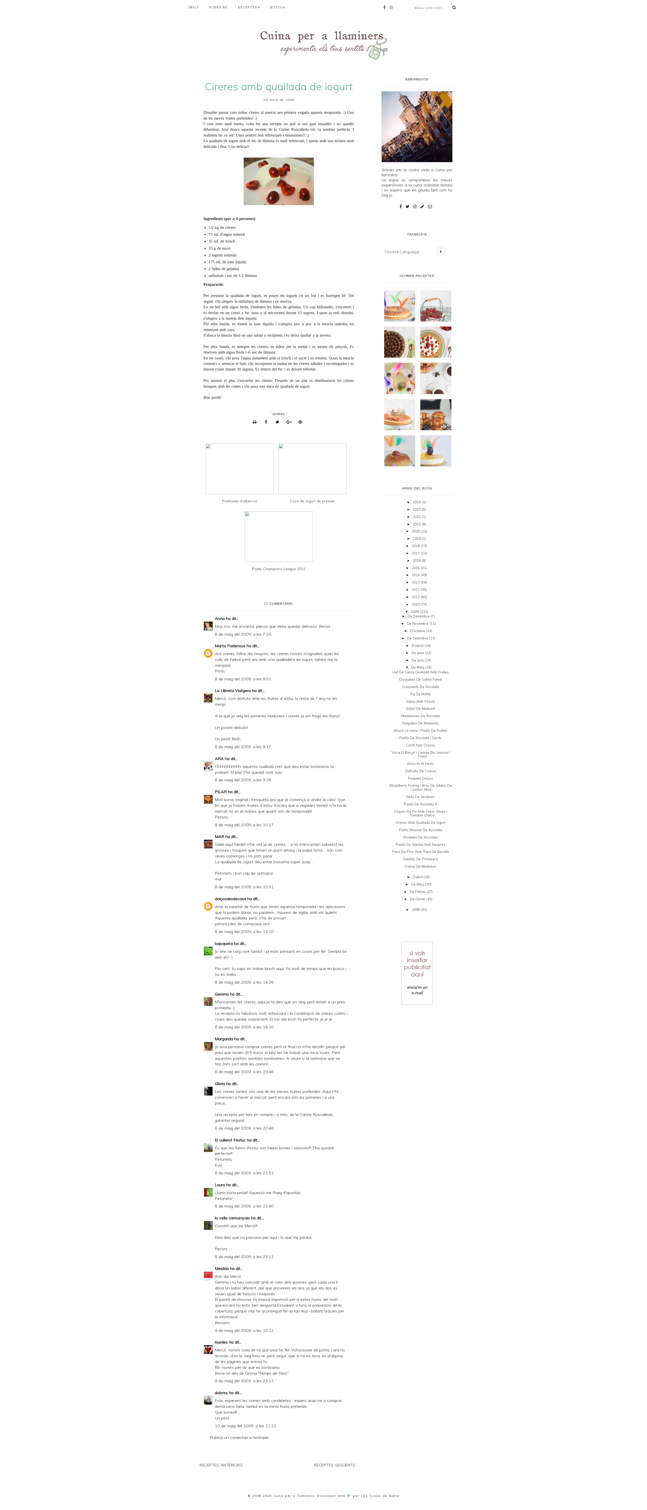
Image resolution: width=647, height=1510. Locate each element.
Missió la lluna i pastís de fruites (420, 730)
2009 (415, 612)
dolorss (221, 1392)
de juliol (418, 653)
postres (279, 414)
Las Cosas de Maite (380, 1496)
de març (418, 884)
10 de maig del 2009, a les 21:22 (245, 1425)
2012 (416, 590)
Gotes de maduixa (420, 708)
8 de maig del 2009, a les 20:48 (244, 1128)
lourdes (221, 1342)
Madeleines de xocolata (420, 716)
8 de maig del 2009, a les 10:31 (244, 886)
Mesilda (222, 1268)
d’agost (418, 645)
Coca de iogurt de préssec (312, 501)
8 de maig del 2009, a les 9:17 (243, 746)
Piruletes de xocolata (420, 837)
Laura (220, 1184)
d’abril (418, 877)
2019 (417, 538)
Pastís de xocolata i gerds (420, 738)
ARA (219, 758)
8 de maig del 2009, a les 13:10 (244, 931)
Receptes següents (334, 1465)
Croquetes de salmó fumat (420, 679)
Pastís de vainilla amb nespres (420, 845)
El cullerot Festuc (230, 1139)
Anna (220, 618)
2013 (416, 582)
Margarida (224, 1038)
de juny (418, 660)
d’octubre (418, 631)
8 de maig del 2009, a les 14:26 (244, 982)
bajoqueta (224, 943)
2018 (416, 546)
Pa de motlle (420, 694)
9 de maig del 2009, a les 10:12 (244, 1330)
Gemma (222, 994)
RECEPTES (247, 7)
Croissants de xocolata (420, 687)
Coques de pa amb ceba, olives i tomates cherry (420, 813)
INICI (193, 7)
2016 (417, 560)
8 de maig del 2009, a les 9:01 (243, 678)
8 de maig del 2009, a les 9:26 (243, 779)
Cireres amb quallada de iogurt (420, 823)
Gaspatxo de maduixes (420, 723)
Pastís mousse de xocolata (420, 830)
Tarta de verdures (420, 797)
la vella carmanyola (232, 1217)
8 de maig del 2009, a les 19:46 (244, 1071)
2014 (416, 575)
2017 (416, 553)
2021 (417, 524)
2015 (416, 568)
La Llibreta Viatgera (233, 690)
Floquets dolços (420, 778)
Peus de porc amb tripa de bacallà (420, 852)
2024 (417, 502)
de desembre (419, 616)
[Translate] (440, 251)
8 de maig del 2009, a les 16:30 (244, 1026)
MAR (219, 836)
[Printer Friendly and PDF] (256, 422)
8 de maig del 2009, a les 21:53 (244, 1172)
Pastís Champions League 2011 (278, 569)
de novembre (418, 623)
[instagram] (392, 7)
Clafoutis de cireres (420, 771)
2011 (416, 597)
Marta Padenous (230, 645)
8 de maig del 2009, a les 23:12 (244, 1256)
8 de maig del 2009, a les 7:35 (243, 634)
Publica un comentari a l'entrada (239, 1437)
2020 (416, 531)
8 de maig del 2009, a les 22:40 (244, 1206)
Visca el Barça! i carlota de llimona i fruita (420, 754)
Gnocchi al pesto (420, 764)
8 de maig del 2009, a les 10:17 (244, 824)
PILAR (221, 791)
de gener (418, 899)
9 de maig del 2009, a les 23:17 (244, 1380)
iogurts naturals (224, 255)
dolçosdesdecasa (230, 898)
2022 (417, 517)
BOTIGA (277, 7)
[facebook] (385, 7)
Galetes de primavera (420, 859)
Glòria (220, 1083)
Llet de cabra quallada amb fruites (420, 672)
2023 (417, 509)
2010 (416, 604)
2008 (416, 910)
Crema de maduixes (420, 866)
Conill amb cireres (420, 745)
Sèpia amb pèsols (420, 701)
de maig (418, 667)
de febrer (418, 892)
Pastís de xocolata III (420, 804)
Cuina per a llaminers (294, 1496)
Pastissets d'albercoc (239, 501)
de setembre (418, 638)
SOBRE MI (218, 7)
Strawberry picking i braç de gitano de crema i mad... (420, 787)
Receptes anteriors (221, 1465)
